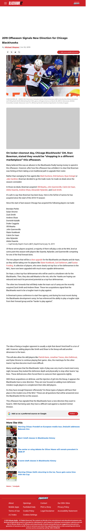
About (11, 503)
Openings (27, 503)
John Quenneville (54, 187)
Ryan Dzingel (69, 176)
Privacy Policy (63, 507)
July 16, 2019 (50, 244)
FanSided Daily (29, 507)
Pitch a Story (45, 507)
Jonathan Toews (57, 357)
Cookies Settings (30, 515)
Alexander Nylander (39, 190)
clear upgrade (36, 260)
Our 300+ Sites (64, 503)
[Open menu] (5, 3)
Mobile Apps (14, 507)
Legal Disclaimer (47, 511)
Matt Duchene (46, 176)
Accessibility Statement (67, 511)
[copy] (19, 52)
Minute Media (13, 520)
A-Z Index (13, 515)
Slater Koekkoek (47, 263)
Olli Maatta (41, 187)
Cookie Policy (28, 511)
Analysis (16, 486)
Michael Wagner (12, 47)
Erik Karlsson (58, 176)
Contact (43, 503)
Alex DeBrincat (71, 357)
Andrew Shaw (25, 190)
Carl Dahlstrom (61, 263)
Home (8, 486)
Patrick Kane (44, 357)
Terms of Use (14, 511)
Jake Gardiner (12, 179)
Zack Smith (57, 190)
